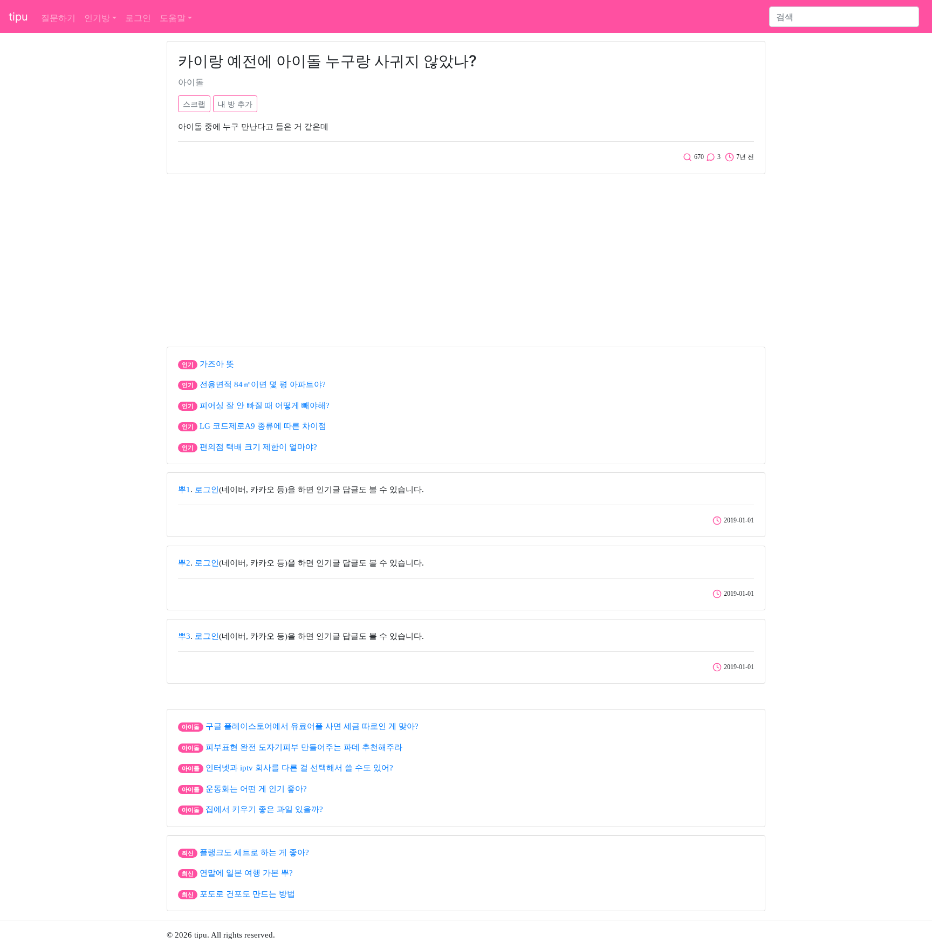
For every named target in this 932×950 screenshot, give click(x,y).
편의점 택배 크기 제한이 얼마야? (258, 447)
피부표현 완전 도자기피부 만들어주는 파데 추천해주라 (303, 747)
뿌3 (184, 636)
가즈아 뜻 (217, 364)
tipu (18, 16)
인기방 (97, 17)
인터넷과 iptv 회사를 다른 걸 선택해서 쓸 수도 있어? (299, 767)
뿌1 (184, 489)
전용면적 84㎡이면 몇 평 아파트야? (263, 384)
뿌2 (184, 563)
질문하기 (58, 17)
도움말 (173, 17)
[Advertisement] (466, 257)
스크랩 (194, 103)
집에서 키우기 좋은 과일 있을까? (264, 809)
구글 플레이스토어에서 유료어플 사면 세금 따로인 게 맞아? (312, 726)
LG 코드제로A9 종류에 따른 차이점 (263, 426)
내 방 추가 (235, 103)
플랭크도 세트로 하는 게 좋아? (254, 852)
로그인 (138, 17)
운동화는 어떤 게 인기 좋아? (256, 788)
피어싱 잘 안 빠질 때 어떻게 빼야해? (265, 405)
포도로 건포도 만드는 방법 (247, 894)
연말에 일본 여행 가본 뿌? (246, 873)
